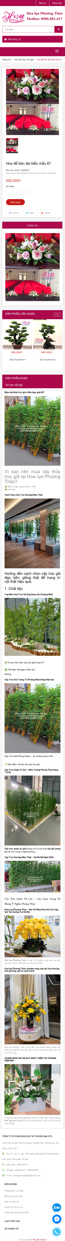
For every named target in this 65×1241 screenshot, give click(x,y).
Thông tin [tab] (32, 225)
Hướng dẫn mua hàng (14, 1190)
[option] (12, 145)
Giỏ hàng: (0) (14, 39)
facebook (15, 212)
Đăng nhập (57, 3)
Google (48, 212)
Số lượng (10, 186)
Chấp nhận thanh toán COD (17, 1212)
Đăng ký (42, 3)
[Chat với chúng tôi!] (56, 1219)
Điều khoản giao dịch (14, 1196)
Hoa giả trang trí (40, 1239)
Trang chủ (6, 59)
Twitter (31, 212)
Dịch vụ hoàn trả (12, 1201)
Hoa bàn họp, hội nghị (24, 59)
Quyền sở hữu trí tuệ (14, 1206)
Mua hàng (15, 202)
